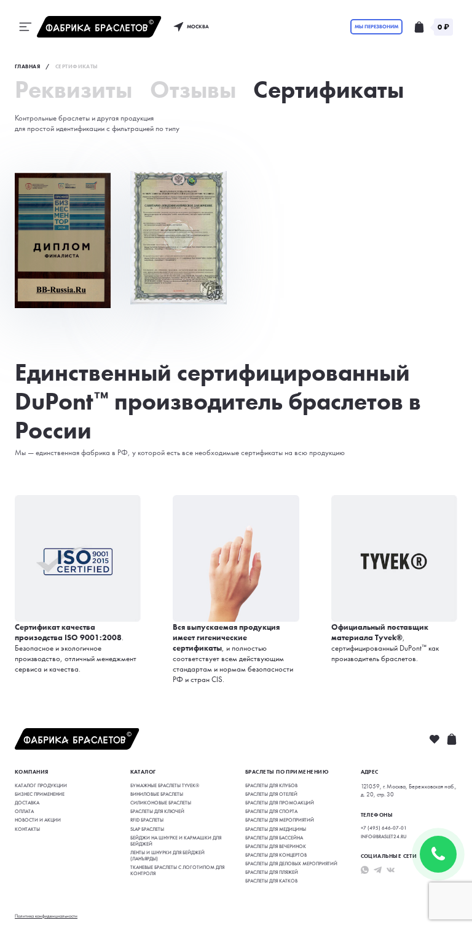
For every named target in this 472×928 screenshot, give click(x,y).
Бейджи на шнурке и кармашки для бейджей (175, 841)
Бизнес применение (40, 794)
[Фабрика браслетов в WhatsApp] (365, 870)
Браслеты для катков (271, 881)
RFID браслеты (146, 820)
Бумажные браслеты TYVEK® (164, 785)
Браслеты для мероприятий (279, 820)
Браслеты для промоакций (279, 802)
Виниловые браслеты (156, 794)
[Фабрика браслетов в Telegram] (378, 870)
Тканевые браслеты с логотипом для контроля (177, 870)
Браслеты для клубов (271, 785)
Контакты (27, 829)
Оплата (24, 811)
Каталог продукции (41, 785)
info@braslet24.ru (383, 836)
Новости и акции (38, 820)
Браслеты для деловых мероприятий (291, 863)
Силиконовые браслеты (160, 802)
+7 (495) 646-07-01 (384, 828)
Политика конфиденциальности (46, 916)
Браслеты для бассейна (274, 838)
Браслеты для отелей (271, 794)
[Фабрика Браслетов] (99, 27)
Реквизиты (73, 89)
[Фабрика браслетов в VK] (391, 870)
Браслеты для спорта (271, 811)
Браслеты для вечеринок (275, 846)
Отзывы (193, 89)
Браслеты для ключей (157, 811)
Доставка (27, 802)
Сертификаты (328, 89)
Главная (27, 66)
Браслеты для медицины (275, 829)
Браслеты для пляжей (271, 872)
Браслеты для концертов (276, 855)
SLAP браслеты (147, 829)
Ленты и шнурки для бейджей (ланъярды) (167, 855)
